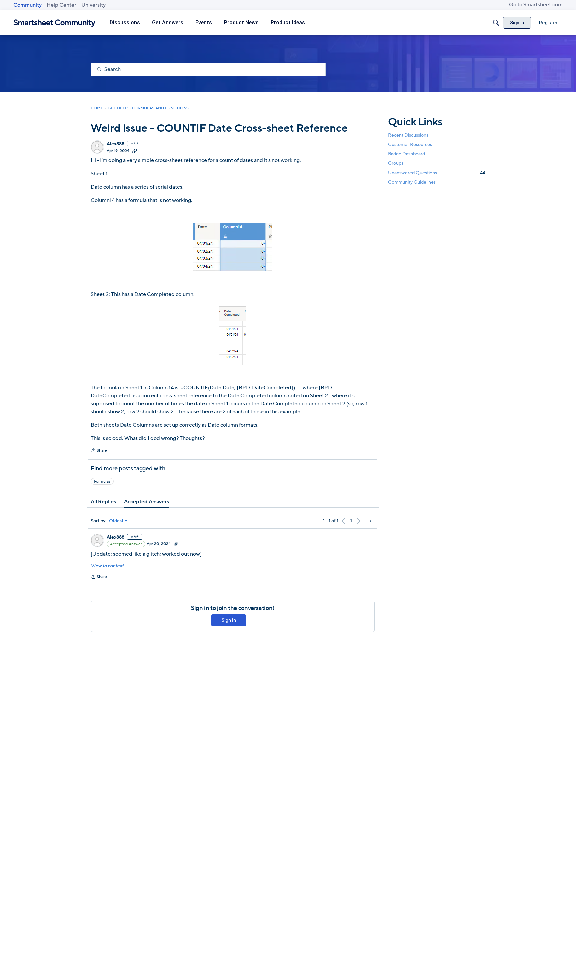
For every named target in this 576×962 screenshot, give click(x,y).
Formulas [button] (102, 481)
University (93, 5)
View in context (107, 566)
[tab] (103, 501)
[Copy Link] (135, 151)
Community (27, 5)
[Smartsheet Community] (54, 22)
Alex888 (115, 144)
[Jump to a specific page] (369, 521)
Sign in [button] (229, 620)
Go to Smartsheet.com (536, 4)
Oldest (116, 521)
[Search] (496, 23)
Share (99, 451)
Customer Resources (410, 144)
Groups (395, 163)
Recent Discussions (408, 135)
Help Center (61, 5)
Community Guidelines (412, 182)
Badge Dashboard (406, 154)
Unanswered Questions (436, 173)
